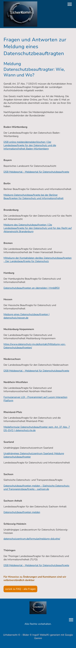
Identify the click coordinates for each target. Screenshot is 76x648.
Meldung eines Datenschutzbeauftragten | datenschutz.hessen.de (26, 316)
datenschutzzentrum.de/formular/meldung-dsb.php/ (32, 538)
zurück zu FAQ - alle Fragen (20, 589)
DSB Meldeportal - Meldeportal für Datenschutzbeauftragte (36, 171)
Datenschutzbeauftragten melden (22, 512)
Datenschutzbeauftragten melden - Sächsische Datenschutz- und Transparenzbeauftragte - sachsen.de (37, 487)
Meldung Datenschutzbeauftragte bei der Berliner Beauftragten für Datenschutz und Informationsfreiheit (33, 196)
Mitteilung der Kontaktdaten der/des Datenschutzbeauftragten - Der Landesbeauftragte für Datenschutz (38, 259)
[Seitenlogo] (20, 14)
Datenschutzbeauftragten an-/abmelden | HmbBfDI (32, 288)
